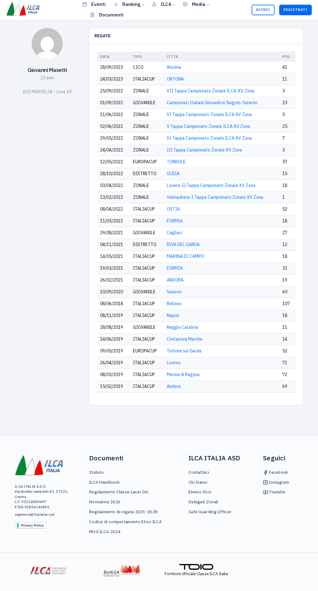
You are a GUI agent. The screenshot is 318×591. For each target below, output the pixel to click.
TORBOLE (176, 162)
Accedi (263, 9)
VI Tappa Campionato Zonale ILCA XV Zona (209, 114)
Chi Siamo (198, 482)
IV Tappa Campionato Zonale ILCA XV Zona (209, 138)
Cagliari (174, 232)
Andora (174, 386)
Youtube (276, 492)
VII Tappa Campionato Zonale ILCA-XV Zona (210, 91)
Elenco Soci (200, 492)
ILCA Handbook (104, 482)
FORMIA (175, 221)
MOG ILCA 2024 (104, 531)
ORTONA (175, 79)
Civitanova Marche (184, 339)
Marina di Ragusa (183, 374)
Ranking (131, 4)
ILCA (166, 4)
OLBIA (173, 173)
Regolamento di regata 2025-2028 (123, 511)
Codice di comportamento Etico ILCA (125, 521)
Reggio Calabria (182, 327)
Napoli (173, 315)
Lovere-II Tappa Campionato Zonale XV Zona (211, 185)
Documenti (111, 15)
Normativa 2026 (104, 502)
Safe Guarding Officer (210, 511)
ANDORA (175, 280)
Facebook (278, 472)
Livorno (174, 362)
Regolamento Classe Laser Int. (119, 492)
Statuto (96, 472)
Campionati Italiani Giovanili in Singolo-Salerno (212, 102)
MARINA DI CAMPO (185, 256)
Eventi (98, 4)
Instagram (278, 482)
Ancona (174, 67)
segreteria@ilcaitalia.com (35, 514)
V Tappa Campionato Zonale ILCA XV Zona (208, 126)
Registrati (295, 9)
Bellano (174, 303)
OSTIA (173, 209)
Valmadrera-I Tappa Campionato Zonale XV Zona (215, 197)
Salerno (174, 292)
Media (198, 4)
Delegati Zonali (203, 502)
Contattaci (199, 472)
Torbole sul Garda (184, 351)
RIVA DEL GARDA (183, 244)
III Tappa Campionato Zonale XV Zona (204, 150)
